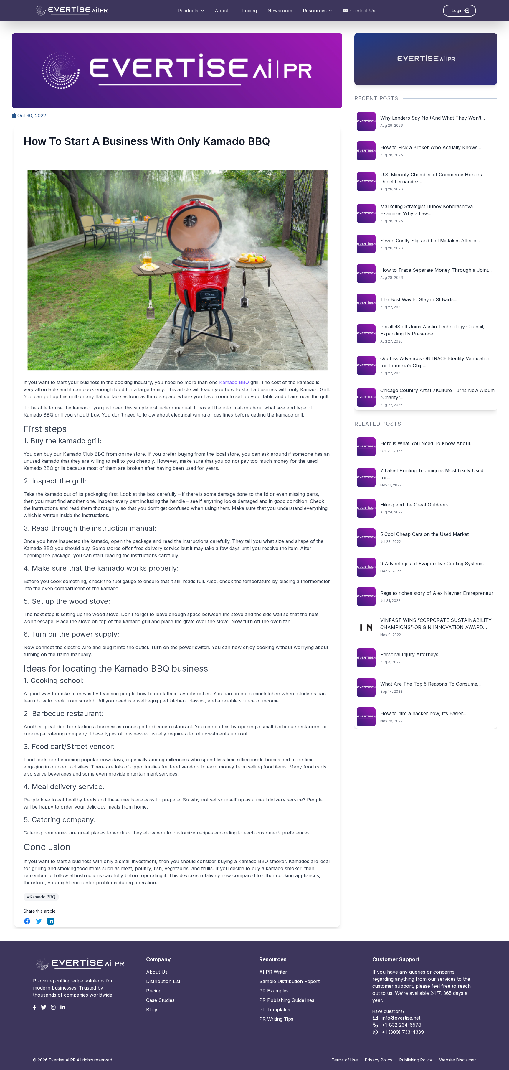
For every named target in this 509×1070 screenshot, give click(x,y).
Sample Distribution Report (289, 981)
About (222, 11)
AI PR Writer (273, 972)
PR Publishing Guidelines (286, 1000)
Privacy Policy (378, 1059)
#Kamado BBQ (41, 896)
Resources (315, 11)
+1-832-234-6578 (401, 1025)
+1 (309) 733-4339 (403, 1032)
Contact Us (362, 11)
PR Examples (274, 991)
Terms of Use (345, 1059)
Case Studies (160, 1000)
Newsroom (279, 11)
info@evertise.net (401, 1018)
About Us (157, 972)
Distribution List (163, 981)
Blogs (152, 1010)
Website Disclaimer (457, 1059)
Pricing (249, 11)
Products (188, 11)
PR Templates (274, 1010)
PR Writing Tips (276, 1019)
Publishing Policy (415, 1059)
